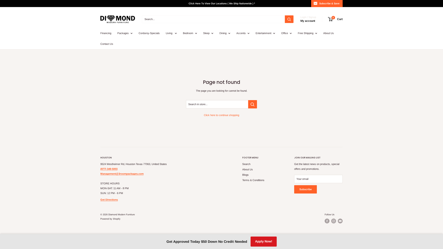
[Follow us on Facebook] (327, 221)
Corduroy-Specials (149, 33)
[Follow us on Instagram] (333, 221)
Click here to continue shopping (221, 115)
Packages (123, 33)
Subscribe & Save (329, 3)
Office (284, 33)
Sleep (206, 33)
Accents (241, 33)
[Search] (289, 19)
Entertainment (263, 33)
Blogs (245, 174)
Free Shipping (305, 33)
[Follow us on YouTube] (340, 221)
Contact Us (106, 43)
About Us (328, 33)
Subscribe (305, 189)
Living (169, 33)
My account (307, 20)
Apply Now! (263, 241)
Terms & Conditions (253, 180)
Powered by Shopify (110, 219)
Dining (223, 33)
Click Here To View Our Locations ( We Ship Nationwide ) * (222, 3)
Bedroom (188, 33)
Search (246, 164)
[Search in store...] (252, 104)
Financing (105, 33)
